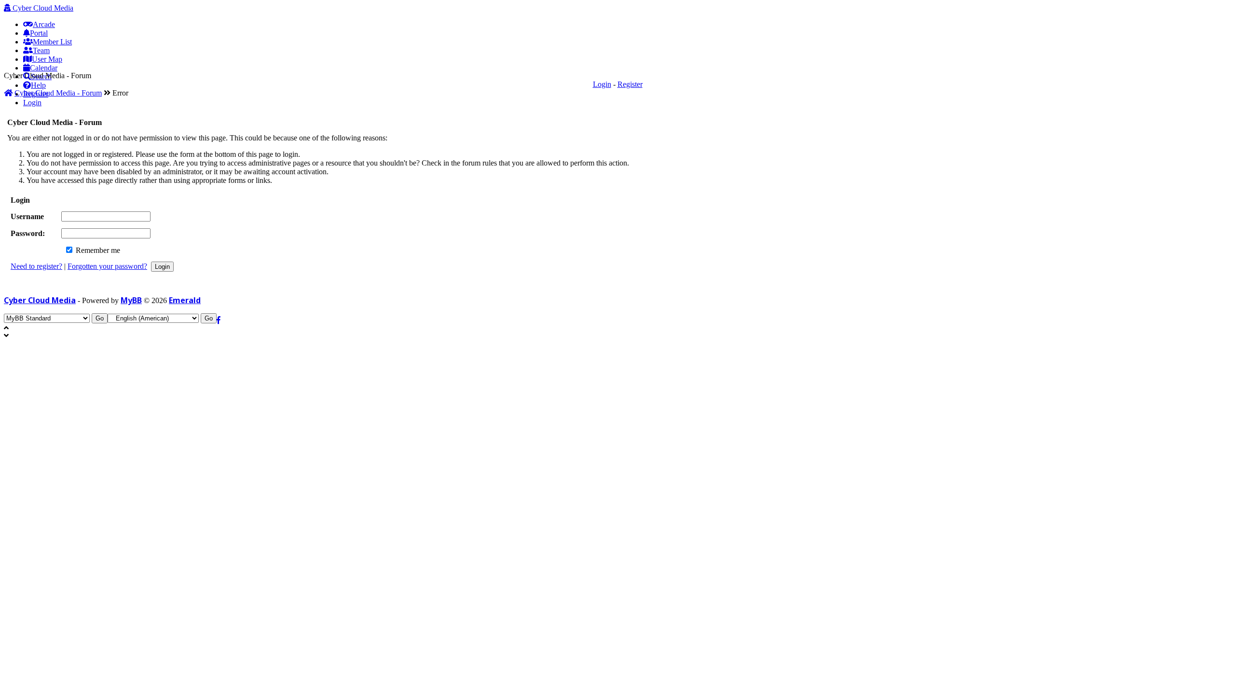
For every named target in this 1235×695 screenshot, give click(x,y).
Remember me (97, 250)
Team (41, 50)
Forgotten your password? (107, 266)
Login (32, 102)
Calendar (43, 68)
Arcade (44, 24)
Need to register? (36, 266)
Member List (52, 42)
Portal (39, 33)
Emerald (185, 300)
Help (38, 85)
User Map (47, 59)
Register (630, 84)
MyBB (131, 300)
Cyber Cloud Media (42, 8)
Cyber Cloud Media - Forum (58, 93)
